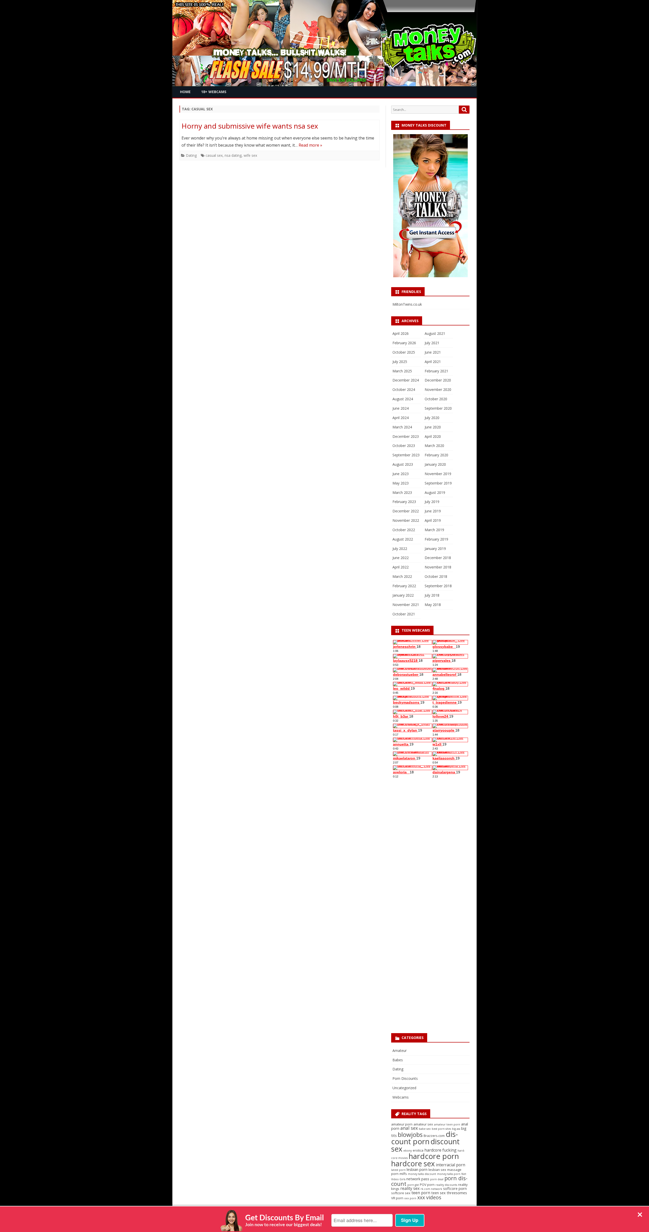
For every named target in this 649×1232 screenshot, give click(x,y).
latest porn (398, 1170)
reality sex (410, 1188)
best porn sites (441, 1129)
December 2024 (405, 380)
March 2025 (402, 371)
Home (185, 91)
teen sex (438, 1192)
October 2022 (403, 529)
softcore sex (400, 1193)
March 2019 (434, 529)
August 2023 (402, 464)
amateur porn (401, 1124)
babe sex (425, 1129)
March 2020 (434, 445)
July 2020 (432, 417)
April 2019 (433, 520)
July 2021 (432, 342)
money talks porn (448, 1174)
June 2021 (433, 352)
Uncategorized (404, 1087)
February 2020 (436, 455)
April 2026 (400, 333)
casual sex (214, 155)
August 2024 (402, 398)
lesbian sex (437, 1169)
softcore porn (455, 1188)
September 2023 (406, 455)
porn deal (436, 1179)
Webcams (400, 1097)
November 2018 (438, 567)
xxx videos (429, 1197)
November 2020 (438, 389)
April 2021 (433, 361)
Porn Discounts (405, 1078)
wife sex (250, 155)
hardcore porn (434, 1156)
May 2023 (400, 483)
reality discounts (446, 1185)
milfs (403, 1173)
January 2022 (403, 595)
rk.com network (431, 1189)
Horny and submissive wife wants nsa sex (250, 126)
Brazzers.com (434, 1135)
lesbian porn (417, 1169)
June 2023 (400, 473)
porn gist (413, 1185)
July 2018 (432, 595)
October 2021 (403, 614)
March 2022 (402, 576)
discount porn (424, 1138)
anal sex (409, 1128)
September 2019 (438, 483)
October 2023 (403, 445)
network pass (417, 1178)
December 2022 (405, 511)
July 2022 (399, 548)
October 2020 (436, 398)
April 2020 (433, 436)
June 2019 (433, 511)
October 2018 (436, 576)
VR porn (397, 1198)
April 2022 (400, 567)
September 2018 (438, 585)
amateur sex (423, 1124)
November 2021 (405, 604)
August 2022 (402, 539)
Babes (397, 1059)
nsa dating (233, 155)
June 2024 (400, 408)
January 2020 (435, 464)
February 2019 (436, 539)
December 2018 (438, 557)
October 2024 (403, 389)
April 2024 (400, 417)
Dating (191, 155)
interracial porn (450, 1165)
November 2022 (405, 520)
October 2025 (403, 352)
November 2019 (438, 473)
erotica (418, 1150)
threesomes (457, 1192)
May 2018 (433, 604)
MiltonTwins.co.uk (407, 304)
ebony (407, 1150)
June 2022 (400, 557)
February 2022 (404, 585)
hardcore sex (413, 1163)
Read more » (310, 145)
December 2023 (405, 436)
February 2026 (404, 342)
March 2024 (402, 427)
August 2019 (435, 492)
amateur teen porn (447, 1124)
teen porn (420, 1192)
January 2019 (435, 548)
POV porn (427, 1184)
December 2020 (438, 380)
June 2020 (433, 427)
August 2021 (435, 333)
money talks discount (422, 1174)
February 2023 (404, 501)
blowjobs (410, 1134)
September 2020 (438, 408)
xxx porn (410, 1198)
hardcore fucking (440, 1150)
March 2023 (402, 492)
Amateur (399, 1050)
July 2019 (432, 501)
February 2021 (436, 371)
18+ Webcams (213, 91)
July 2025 (399, 361)
